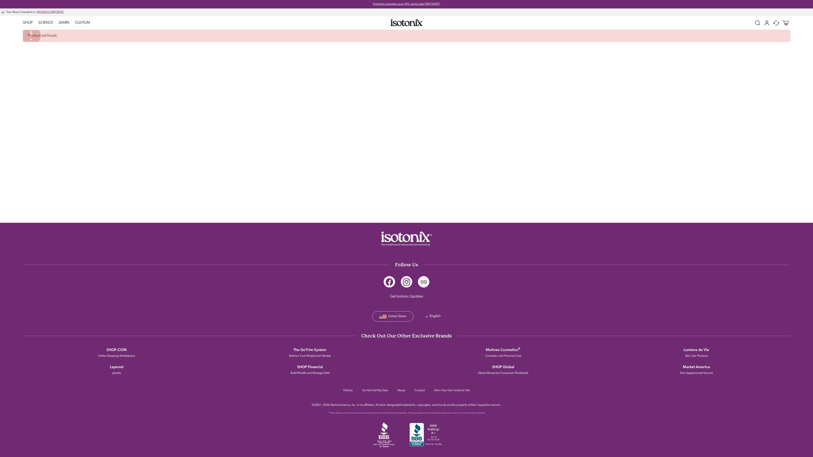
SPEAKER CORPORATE (50, 12)
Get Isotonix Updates (406, 297)
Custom (82, 23)
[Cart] (785, 23)
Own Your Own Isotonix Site (452, 390)
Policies (348, 390)
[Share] (423, 282)
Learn (64, 23)
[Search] (757, 23)
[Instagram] (406, 282)
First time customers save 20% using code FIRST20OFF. (406, 4)
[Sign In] (767, 23)
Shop (28, 23)
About (401, 390)
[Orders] (776, 23)
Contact (420, 390)
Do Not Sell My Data (375, 390)
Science (45, 23)
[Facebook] (389, 282)
